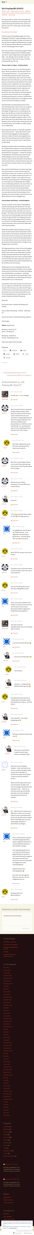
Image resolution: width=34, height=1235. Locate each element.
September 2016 (7, 1051)
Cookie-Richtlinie (13, 1228)
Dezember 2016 (7, 1043)
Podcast (5, 1140)
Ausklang (5, 951)
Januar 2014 (6, 1115)
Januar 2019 (6, 994)
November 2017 (7, 1021)
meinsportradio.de (11, 1164)
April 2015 (6, 1080)
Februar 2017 (6, 1037)
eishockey (6, 13)
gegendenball (7, 1197)
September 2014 (7, 1099)
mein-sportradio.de (8, 1202)
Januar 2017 (6, 1040)
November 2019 (7, 978)
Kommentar (25, 928)
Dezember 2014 (7, 1091)
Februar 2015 (6, 1086)
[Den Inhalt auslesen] (4, 1164)
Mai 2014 (5, 1107)
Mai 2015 (5, 1077)
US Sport (5, 1153)
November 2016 (7, 1045)
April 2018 (6, 1008)
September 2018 (7, 1005)
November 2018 (7, 1000)
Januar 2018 (6, 1016)
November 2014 (7, 1094)
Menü (3, 2)
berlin (28, 11)
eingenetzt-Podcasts (12, 1179)
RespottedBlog (7, 1216)
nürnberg (16, 13)
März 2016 (6, 1059)
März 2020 (6, 967)
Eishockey (15, 11)
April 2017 (6, 1032)
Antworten (15, 399)
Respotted (6, 1142)
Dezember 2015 (7, 1067)
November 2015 (7, 1069)
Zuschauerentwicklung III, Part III (14, 373)
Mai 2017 (5, 1029)
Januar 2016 (6, 1064)
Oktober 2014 (7, 1096)
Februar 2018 (6, 1013)
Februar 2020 (6, 970)
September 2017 (7, 1026)
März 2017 (6, 1034)
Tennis (5, 1148)
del (2, 13)
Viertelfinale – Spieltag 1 (9, 942)
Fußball (5, 1134)
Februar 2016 (6, 1061)
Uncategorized (7, 1151)
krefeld (12, 13)
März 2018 (6, 1010)
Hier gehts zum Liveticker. (9, 32)
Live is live (21, 11)
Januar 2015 (6, 1088)
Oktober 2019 (7, 981)
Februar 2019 (6, 991)
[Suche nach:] (30, 2)
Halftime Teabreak (8, 1200)
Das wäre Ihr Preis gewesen (10, 944)
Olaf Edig (12, 15)
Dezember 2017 (7, 1018)
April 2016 (6, 1056)
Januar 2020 (6, 973)
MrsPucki (4, 504)
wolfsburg (4, 15)
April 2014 (6, 1110)
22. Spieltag (6, 1126)
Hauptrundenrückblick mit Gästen (19, 375)
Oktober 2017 (7, 1024)
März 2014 (6, 1112)
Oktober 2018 (7, 1002)
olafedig (20, 395)
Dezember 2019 (7, 975)
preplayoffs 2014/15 (25, 13)
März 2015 (6, 1083)
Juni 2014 (5, 1104)
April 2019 (6, 986)
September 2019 (7, 983)
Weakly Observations (9, 1156)
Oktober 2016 (7, 1048)
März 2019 (6, 989)
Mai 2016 (5, 1053)
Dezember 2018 (7, 997)
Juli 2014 (5, 1102)
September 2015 (7, 1075)
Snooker (5, 1145)
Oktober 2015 (7, 1072)
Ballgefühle (6, 1129)
